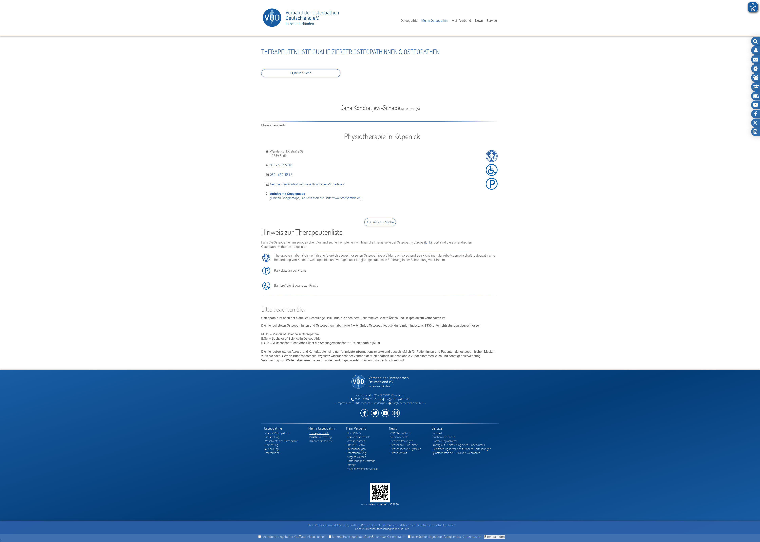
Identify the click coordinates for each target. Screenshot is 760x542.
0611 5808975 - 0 (365, 399)
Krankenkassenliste (321, 441)
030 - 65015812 (281, 175)
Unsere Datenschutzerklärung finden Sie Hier (382, 529)
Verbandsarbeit (356, 441)
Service (492, 21)
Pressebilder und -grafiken (405, 449)
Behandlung (272, 437)
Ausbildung (272, 449)
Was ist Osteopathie (277, 433)
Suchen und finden (444, 437)
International (272, 453)
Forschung (271, 445)
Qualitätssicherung (320, 437)
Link (428, 242)
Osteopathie (409, 21)
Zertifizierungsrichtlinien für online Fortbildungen (462, 449)
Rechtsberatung (356, 453)
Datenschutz (362, 403)
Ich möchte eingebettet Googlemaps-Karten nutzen (445, 537)
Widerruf (379, 403)
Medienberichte (399, 437)
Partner (351, 464)
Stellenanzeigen (356, 449)
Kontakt (437, 433)
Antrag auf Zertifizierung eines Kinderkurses (459, 445)
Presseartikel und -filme (404, 445)
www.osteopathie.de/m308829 (380, 504)
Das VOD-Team (356, 445)
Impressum (344, 403)
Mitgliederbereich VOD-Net (407, 403)
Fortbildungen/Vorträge (361, 460)
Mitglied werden (356, 457)
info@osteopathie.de (396, 399)
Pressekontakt (398, 453)
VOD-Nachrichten (400, 433)
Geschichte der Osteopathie (281, 441)
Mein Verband (461, 21)
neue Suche (302, 73)
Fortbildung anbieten (445, 441)
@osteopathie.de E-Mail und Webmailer (456, 453)
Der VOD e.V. (354, 433)
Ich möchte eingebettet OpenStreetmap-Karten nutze (367, 537)
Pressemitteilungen (401, 441)
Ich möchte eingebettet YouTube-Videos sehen (293, 537)
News (479, 21)
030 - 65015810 (281, 165)
